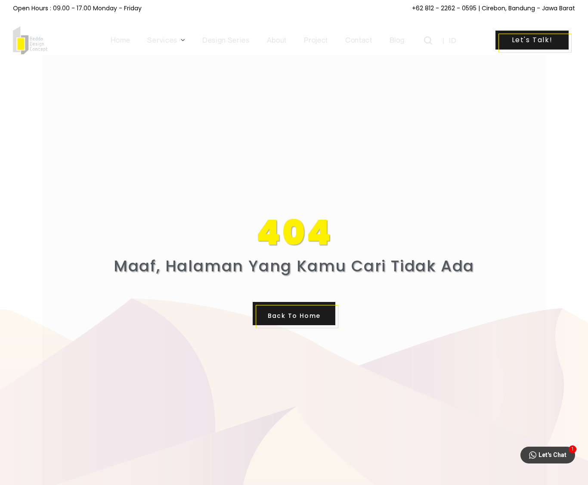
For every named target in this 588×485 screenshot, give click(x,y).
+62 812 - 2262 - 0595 (444, 8)
